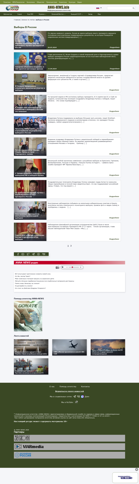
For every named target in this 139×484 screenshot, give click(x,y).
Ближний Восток (58, 14)
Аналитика (63, 2)
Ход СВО (30, 14)
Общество (40, 2)
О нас (52, 386)
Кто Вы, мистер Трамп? (22, 276)
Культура (72, 2)
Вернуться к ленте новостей (69, 391)
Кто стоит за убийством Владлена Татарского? (30, 288)
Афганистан (7, 14)
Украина (41, 14)
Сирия (19, 14)
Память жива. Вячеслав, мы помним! (27, 283)
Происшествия (51, 2)
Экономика (31, 2)
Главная (17, 20)
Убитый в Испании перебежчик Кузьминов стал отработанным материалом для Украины (44, 281)
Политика (6, 2)
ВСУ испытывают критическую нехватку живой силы (33, 274)
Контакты (85, 386)
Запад (90, 14)
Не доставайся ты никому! (24, 286)
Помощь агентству (68, 386)
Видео (79, 2)
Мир (99, 14)
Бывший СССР (76, 14)
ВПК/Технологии (18, 2)
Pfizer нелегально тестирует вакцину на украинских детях (34, 278)
